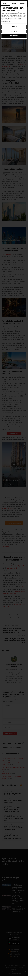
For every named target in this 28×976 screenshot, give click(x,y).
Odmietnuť (14, 27)
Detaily (14, 3)
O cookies (22, 3)
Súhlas (5, 3)
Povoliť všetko (14, 36)
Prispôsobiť (14, 31)
